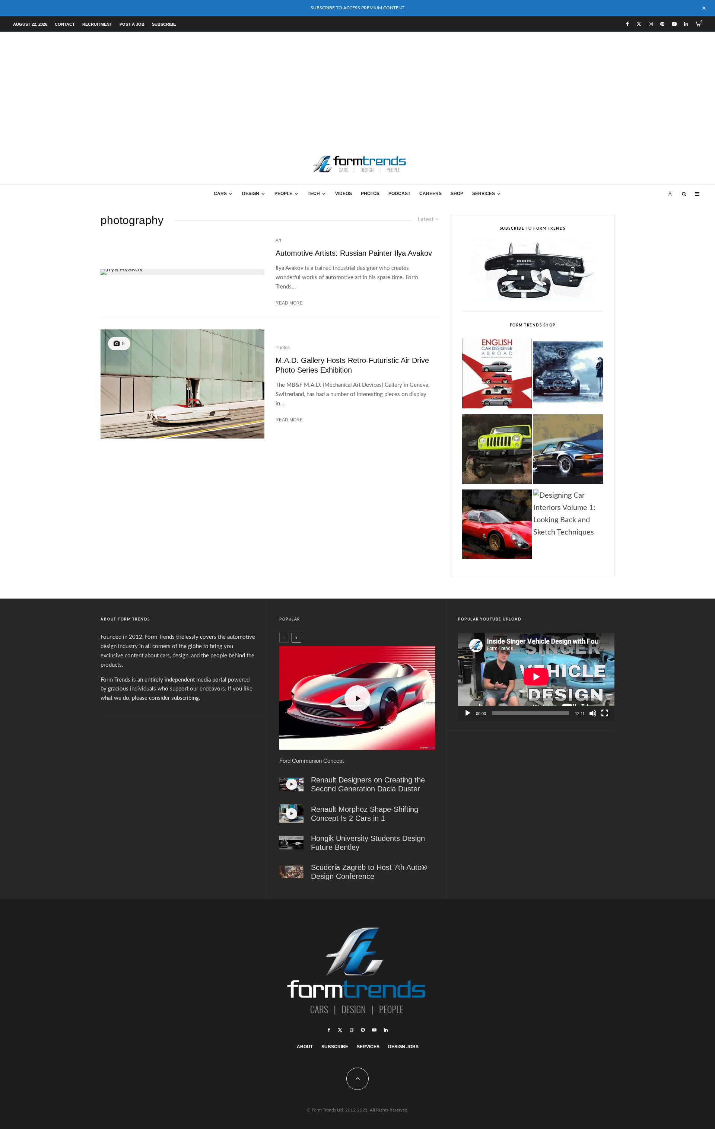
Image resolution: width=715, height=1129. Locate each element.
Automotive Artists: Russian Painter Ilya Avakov (354, 253)
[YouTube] (674, 24)
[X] (639, 24)
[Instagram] (651, 24)
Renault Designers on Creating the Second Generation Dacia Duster (368, 784)
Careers (430, 193)
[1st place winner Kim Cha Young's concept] (291, 843)
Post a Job (132, 24)
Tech (314, 193)
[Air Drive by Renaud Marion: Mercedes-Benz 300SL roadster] (182, 383)
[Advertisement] (357, 87)
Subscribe (164, 24)
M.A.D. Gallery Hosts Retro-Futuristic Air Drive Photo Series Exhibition (352, 365)
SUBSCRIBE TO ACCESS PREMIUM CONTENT (357, 8)
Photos (370, 193)
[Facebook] (627, 24)
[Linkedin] (686, 24)
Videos (343, 193)
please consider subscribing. (166, 698)
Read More (289, 303)
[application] (536, 677)
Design (250, 193)
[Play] (467, 713)
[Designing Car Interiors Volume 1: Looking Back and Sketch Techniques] (568, 514)
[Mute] (593, 713)
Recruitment (97, 24)
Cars (220, 193)
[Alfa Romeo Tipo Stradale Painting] (497, 526)
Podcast (399, 193)
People (283, 193)
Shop (457, 193)
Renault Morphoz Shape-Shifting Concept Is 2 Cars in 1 (364, 813)
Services (483, 193)
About (305, 1046)
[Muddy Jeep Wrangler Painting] (497, 451)
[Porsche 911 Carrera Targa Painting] (568, 451)
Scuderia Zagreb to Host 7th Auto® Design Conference (369, 871)
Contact (65, 24)
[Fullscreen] (604, 713)
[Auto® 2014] (291, 871)
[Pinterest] (662, 24)
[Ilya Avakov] (182, 272)
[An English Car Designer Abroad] (497, 375)
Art (278, 240)
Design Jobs (403, 1046)
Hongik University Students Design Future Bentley (368, 842)
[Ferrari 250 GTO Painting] (568, 375)
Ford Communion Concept (311, 761)
